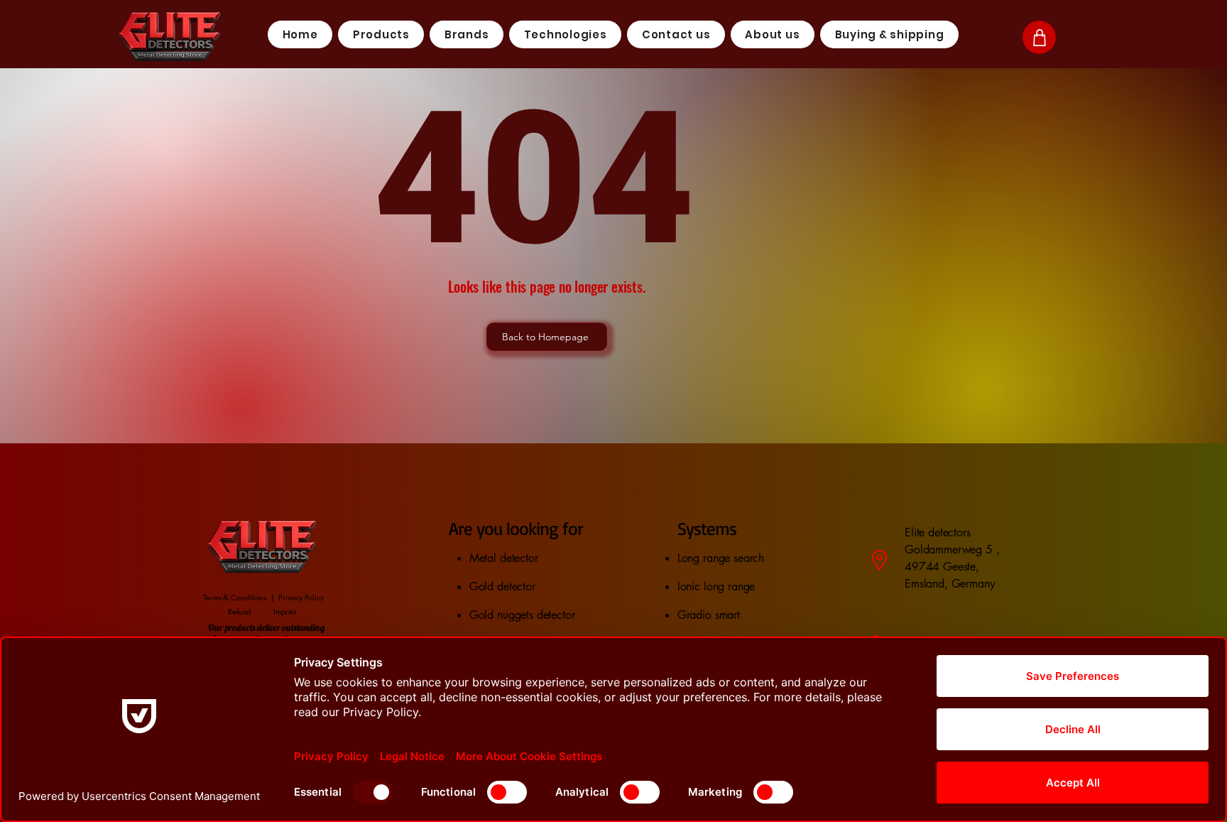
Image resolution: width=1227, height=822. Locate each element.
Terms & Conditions (234, 597)
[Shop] (1039, 37)
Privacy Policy (300, 597)
